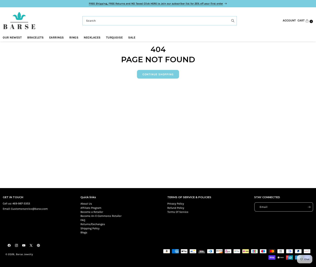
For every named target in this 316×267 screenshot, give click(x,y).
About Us (86, 203)
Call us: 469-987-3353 (16, 203)
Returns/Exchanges (92, 224)
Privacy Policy (175, 203)
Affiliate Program (90, 207)
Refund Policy (175, 207)
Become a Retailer (91, 212)
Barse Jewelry (24, 254)
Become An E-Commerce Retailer (100, 216)
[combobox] (159, 20)
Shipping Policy (89, 228)
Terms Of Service (177, 212)
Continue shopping (158, 74)
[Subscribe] (309, 207)
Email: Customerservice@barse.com (25, 208)
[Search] (233, 20)
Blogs (83, 232)
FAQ (82, 220)
